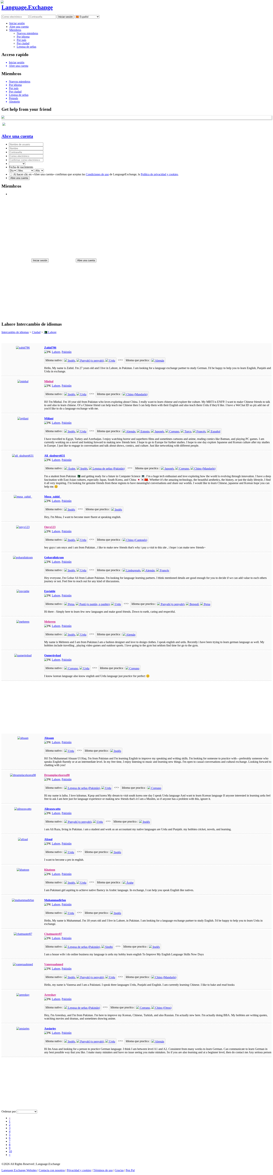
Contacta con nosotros (52, 1170)
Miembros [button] (15, 30)
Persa (70, 604)
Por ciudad (23, 43)
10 (10, 1151)
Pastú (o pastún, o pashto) (94, 604)
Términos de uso (103, 1170)
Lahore (56, 351)
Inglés (71, 360)
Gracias (119, 1170)
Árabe (71, 468)
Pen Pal (130, 1170)
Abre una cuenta (19, 26)
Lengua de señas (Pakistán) (108, 468)
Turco (187, 431)
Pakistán (67, 351)
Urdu (111, 360)
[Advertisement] (112, 225)
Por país (21, 40)
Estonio (145, 431)
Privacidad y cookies (79, 1170)
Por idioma (23, 36)
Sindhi (108, 946)
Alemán (159, 360)
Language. (27, 7)
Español (215, 431)
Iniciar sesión (17, 23)
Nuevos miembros (27, 33)
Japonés (159, 431)
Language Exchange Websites (19, 1170)
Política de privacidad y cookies (159, 174)
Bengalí (194, 604)
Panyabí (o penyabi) (91, 360)
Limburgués (133, 570)
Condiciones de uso (97, 174)
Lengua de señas (26, 46)
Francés (201, 431)
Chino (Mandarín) (136, 394)
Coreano (173, 431)
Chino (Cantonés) (136, 540)
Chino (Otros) (162, 1007)
